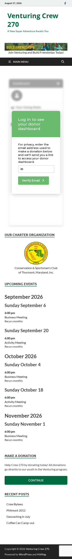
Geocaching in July (18, 516)
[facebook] (65, 3)
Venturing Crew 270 (32, 20)
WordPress (25, 554)
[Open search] (63, 62)
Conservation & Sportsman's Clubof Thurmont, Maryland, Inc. (36, 270)
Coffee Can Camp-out (20, 523)
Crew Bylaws (14, 504)
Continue (36, 480)
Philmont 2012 (15, 510)
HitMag (41, 554)
